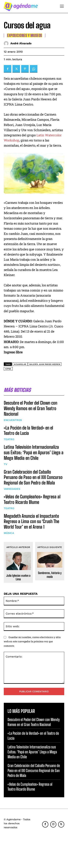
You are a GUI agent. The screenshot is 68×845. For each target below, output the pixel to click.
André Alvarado (21, 43)
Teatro (9, 439)
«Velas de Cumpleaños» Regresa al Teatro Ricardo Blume (32, 499)
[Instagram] (53, 824)
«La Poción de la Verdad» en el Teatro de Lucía (28, 430)
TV (5, 464)
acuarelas (20, 364)
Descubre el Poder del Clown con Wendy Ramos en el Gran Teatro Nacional (30, 408)
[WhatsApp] (33, 69)
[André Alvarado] (7, 43)
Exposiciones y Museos (24, 35)
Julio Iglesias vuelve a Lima (18, 577)
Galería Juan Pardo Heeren (44, 364)
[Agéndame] (21, 6)
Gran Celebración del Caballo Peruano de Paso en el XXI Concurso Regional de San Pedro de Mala (33, 477)
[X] (16, 69)
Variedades (12, 489)
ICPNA (8, 369)
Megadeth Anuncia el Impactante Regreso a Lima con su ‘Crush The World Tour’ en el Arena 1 (31, 521)
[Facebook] (7, 69)
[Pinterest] (25, 69)
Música (9, 533)
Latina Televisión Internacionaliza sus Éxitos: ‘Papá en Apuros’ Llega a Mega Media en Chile (33, 452)
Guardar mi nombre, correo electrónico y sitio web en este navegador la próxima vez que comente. (32, 641)
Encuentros (13, 420)
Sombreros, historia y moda (50, 574)
